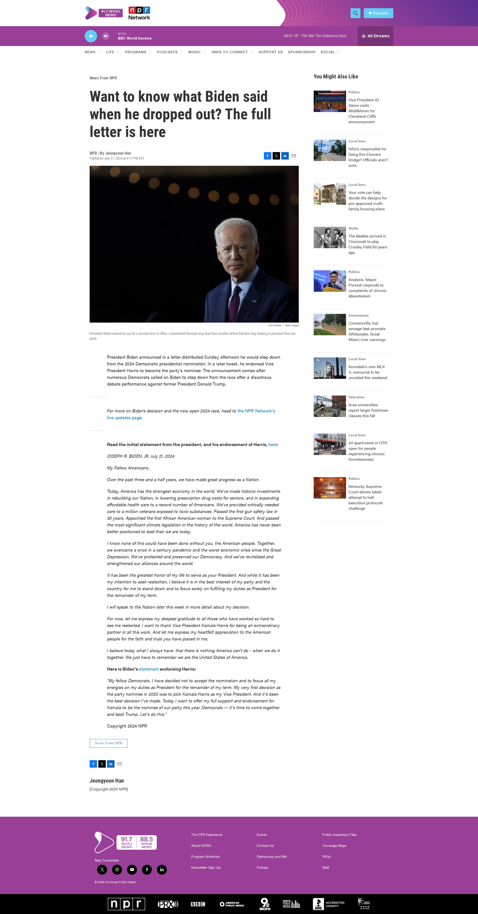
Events (262, 835)
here (272, 444)
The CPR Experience (206, 835)
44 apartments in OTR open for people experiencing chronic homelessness (368, 451)
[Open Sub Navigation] (99, 52)
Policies (262, 867)
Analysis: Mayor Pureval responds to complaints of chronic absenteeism (368, 288)
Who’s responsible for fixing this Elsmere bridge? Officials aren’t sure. (368, 157)
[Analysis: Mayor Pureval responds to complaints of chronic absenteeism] (330, 281)
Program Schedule (205, 856)
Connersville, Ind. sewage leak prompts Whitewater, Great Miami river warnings (367, 331)
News (90, 51)
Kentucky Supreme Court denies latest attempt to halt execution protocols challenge (366, 497)
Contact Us (265, 846)
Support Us (271, 51)
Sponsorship (302, 51)
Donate (380, 13)
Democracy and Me (272, 856)
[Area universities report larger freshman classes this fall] (330, 406)
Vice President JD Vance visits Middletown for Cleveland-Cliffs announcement (364, 110)
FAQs (326, 856)
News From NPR (103, 77)
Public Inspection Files (339, 835)
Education (356, 397)
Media (353, 228)
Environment (359, 316)
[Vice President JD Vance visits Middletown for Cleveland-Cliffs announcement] (330, 101)
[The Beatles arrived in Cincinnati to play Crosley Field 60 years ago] (330, 237)
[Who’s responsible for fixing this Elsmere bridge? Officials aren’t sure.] (330, 150)
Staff (325, 867)
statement (149, 669)
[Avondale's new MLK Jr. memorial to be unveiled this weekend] (330, 368)
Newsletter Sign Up (206, 867)
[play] (91, 36)
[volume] (106, 36)
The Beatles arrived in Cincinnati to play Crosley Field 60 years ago (368, 244)
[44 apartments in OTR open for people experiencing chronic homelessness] (330, 444)
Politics (354, 92)
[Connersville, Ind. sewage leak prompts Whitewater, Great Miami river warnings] (330, 324)
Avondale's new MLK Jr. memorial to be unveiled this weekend (368, 372)
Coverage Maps (334, 846)
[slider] (114, 36)
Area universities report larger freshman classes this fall (368, 410)
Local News (357, 141)
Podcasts (167, 51)
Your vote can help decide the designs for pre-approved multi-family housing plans (368, 200)
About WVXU (201, 846)
